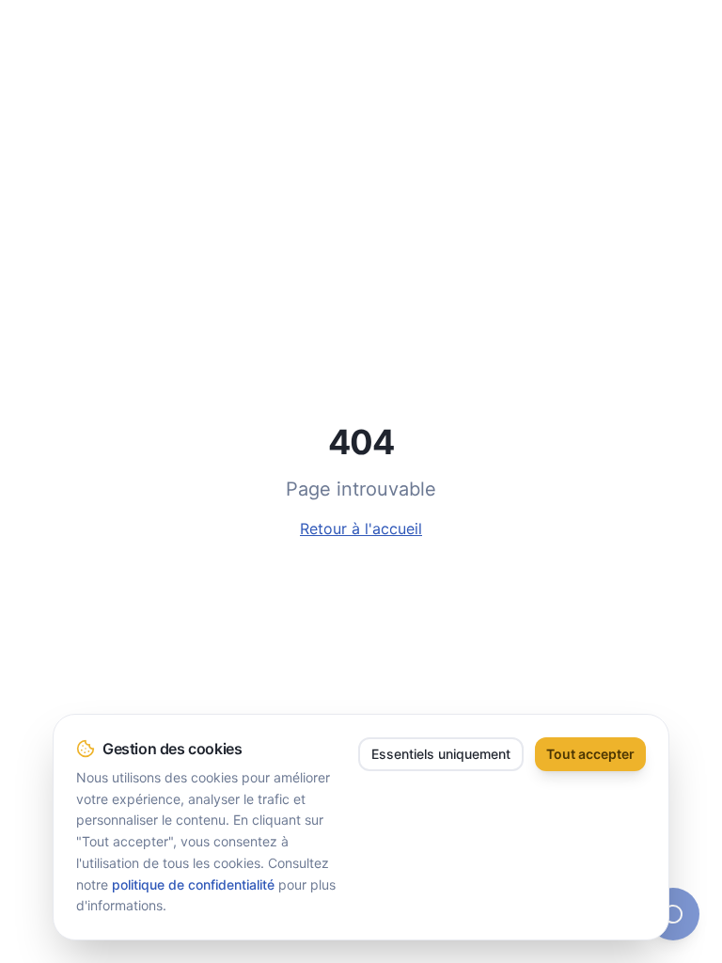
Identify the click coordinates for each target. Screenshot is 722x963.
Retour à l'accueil (361, 528)
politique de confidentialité (193, 884)
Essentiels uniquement (440, 754)
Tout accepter (590, 754)
